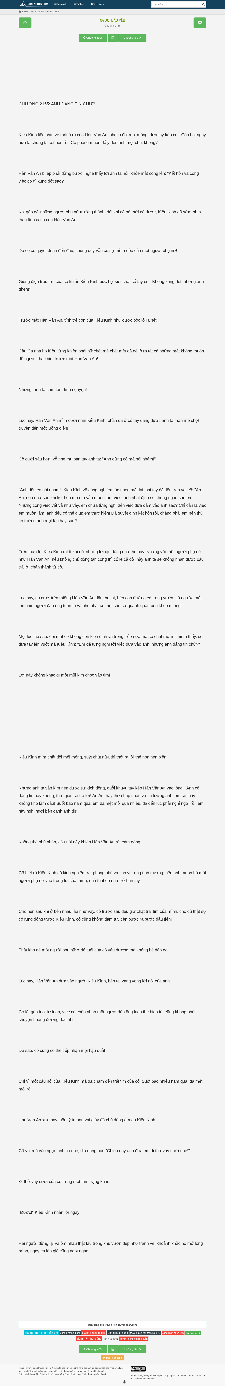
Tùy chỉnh (97, 4)
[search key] (176, 4)
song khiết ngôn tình (173, 1332)
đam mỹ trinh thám (70, 1332)
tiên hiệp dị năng (118, 1333)
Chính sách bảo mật (28, 1374)
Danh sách (61, 4)
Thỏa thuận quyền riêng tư (94, 1374)
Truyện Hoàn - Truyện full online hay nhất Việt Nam (35, 4)
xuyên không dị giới (94, 1333)
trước (94, 37)
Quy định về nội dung (70, 1374)
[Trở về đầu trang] (124, 1382)
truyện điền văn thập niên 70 (145, 1332)
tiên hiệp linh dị (193, 1332)
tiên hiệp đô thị (111, 1338)
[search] (203, 4)
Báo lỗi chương (114, 1357)
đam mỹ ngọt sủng (89, 1338)
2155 (112, 25)
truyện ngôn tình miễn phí (41, 1332)
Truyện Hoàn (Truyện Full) (37, 1367)
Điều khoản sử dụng (49, 1374)
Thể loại (80, 4)
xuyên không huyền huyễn (134, 1338)
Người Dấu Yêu (112, 20)
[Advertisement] (112, 74)
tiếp (131, 37)
